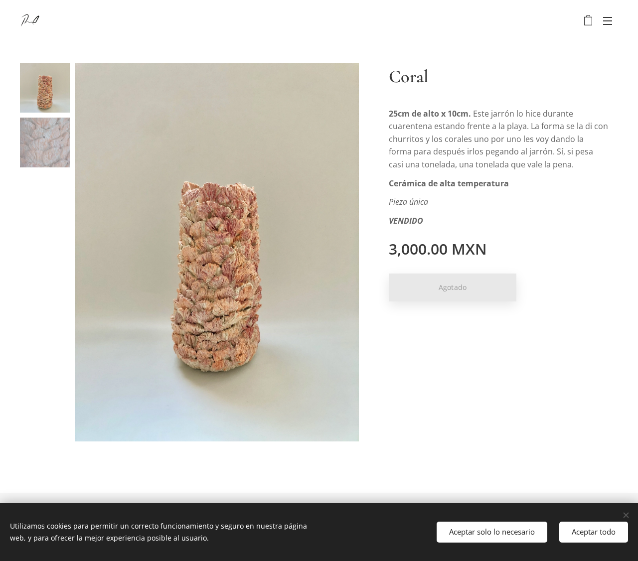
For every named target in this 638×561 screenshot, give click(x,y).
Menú (610, 20)
